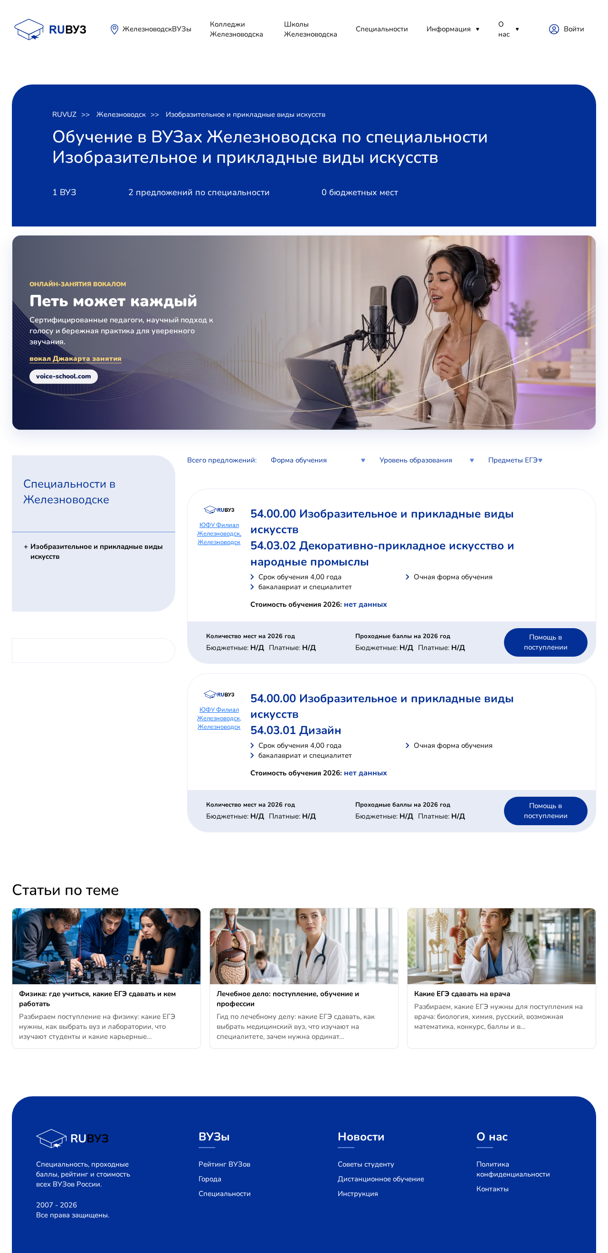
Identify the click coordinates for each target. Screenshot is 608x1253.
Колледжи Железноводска (236, 29)
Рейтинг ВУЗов (224, 1164)
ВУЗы (181, 29)
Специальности (382, 29)
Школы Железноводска (310, 29)
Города (210, 1179)
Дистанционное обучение (381, 1179)
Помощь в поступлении (546, 642)
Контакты (492, 1189)
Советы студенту (366, 1164)
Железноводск (147, 29)
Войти (574, 29)
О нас (504, 29)
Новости (361, 1136)
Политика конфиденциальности (513, 1169)
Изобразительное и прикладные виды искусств (245, 114)
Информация (449, 29)
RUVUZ (64, 114)
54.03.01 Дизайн (296, 730)
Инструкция (358, 1193)
